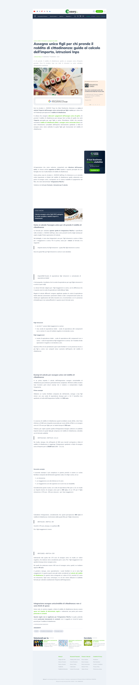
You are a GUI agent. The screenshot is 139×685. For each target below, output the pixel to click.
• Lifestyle (103, 16)
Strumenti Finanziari (75, 656)
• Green (98, 16)
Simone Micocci (38, 56)
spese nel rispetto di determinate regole (47, 611)
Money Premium (62, 662)
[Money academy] (78, 16)
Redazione (95, 659)
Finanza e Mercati (86, 656)
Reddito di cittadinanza (46, 631)
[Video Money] (83, 16)
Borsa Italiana (85, 659)
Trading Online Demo (75, 659)
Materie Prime (85, 666)
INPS (37, 631)
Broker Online (73, 664)
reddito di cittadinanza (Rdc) (49, 122)
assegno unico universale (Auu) (70, 122)
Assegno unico (59, 631)
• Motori (88, 16)
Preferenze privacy (97, 669)
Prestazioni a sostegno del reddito (49, 41)
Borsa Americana (86, 664)
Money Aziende (62, 664)
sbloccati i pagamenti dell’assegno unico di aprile (64, 116)
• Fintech (93, 16)
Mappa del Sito (61, 659)
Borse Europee (85, 662)
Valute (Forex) (85, 669)
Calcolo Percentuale (74, 669)
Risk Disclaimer (96, 662)
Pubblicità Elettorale (63, 669)
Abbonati (99, 11)
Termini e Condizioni (97, 664)
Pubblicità (60, 666)
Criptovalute (73, 666)
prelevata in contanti (40, 613)
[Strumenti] (80, 16)
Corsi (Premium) (73, 662)
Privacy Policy (96, 666)
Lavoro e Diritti (37, 41)
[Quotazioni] (75, 16)
